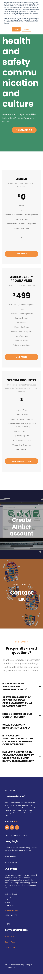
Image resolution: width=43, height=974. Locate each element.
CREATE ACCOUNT (24, 130)
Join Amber (21, 253)
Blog (16, 821)
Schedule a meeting (21, 461)
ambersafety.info (12, 910)
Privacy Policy (10, 936)
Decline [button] (26, 29)
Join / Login (12, 841)
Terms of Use (10, 947)
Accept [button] (16, 29)
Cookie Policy (10, 942)
